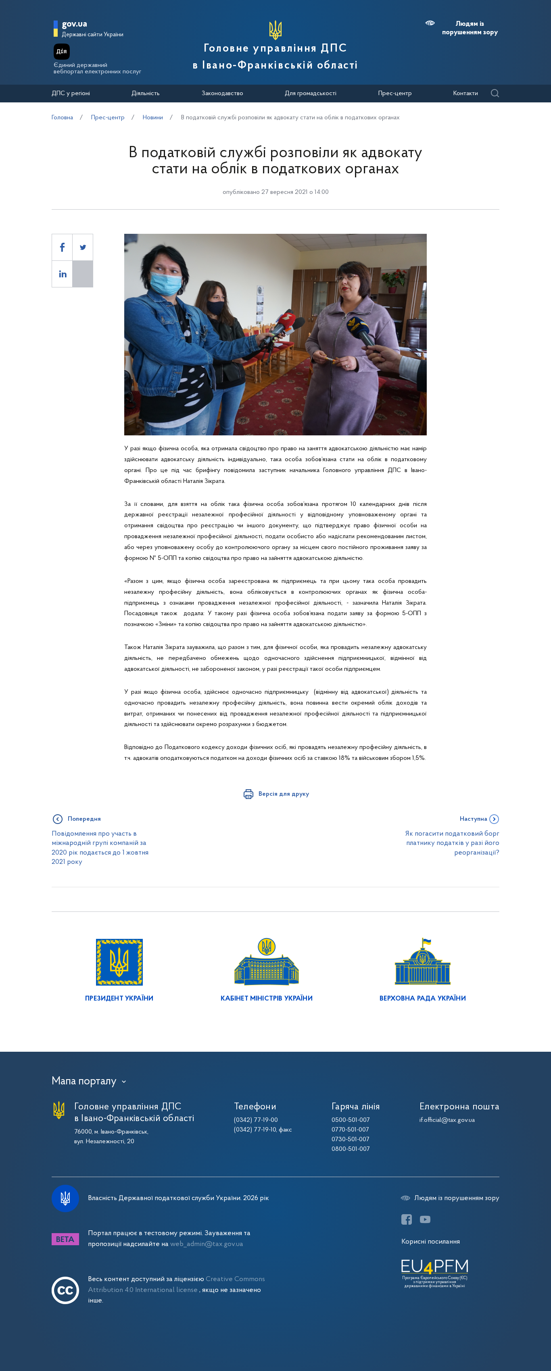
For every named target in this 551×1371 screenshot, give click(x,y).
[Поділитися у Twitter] (83, 247)
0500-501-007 (351, 1120)
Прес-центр (395, 93)
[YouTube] (425, 1219)
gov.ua (74, 24)
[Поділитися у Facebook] (62, 247)
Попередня (84, 819)
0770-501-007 (350, 1130)
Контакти (465, 93)
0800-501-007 (351, 1149)
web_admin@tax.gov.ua (206, 1244)
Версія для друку (284, 794)
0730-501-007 (350, 1139)
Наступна (473, 819)
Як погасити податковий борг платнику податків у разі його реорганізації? (452, 843)
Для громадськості (310, 93)
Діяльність (145, 93)
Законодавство (222, 93)
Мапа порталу (84, 1081)
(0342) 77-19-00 (256, 1120)
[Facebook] (406, 1219)
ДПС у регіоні (71, 93)
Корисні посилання (430, 1241)
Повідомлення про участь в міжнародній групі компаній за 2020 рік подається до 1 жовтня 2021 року (100, 847)
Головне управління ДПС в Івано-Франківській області (275, 57)
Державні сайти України (92, 35)
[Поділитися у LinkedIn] (62, 274)
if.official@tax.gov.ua (447, 1120)
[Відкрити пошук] (494, 93)
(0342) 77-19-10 (255, 1130)
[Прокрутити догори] (511, 1339)
